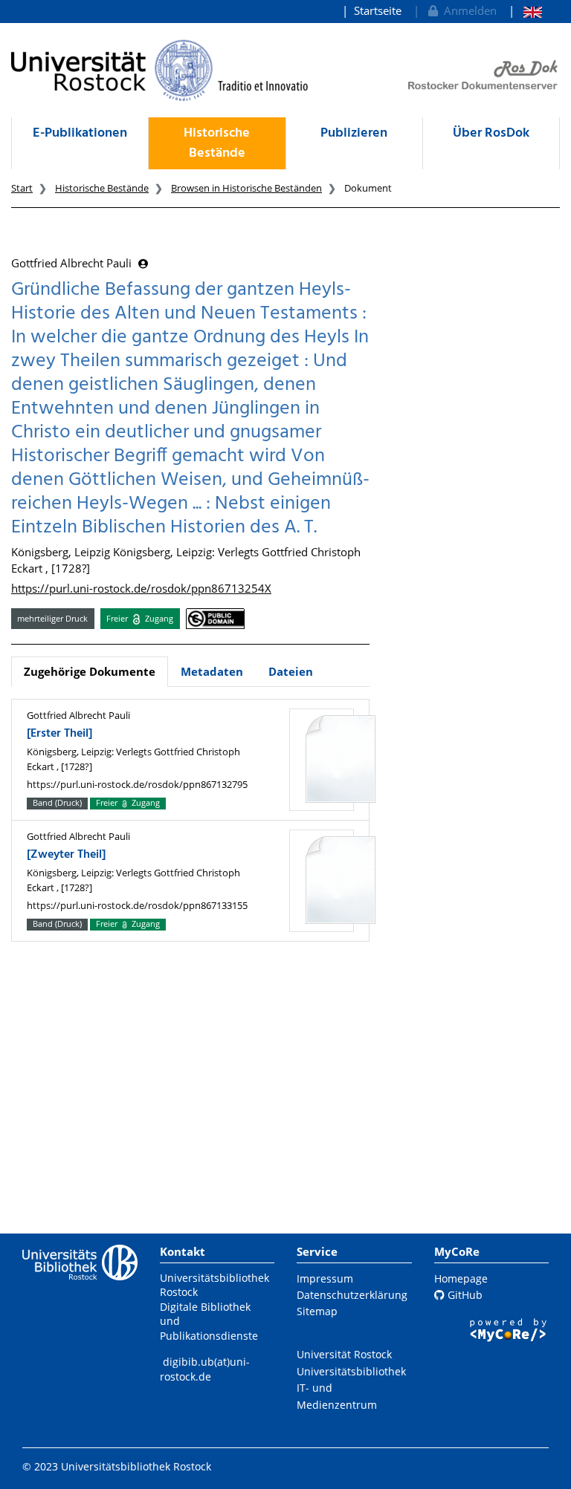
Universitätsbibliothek (351, 1371)
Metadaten (212, 671)
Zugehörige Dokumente (89, 671)
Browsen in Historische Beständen (246, 188)
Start (22, 188)
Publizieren (353, 133)
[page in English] (525, 11)
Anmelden (467, 10)
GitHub (464, 1295)
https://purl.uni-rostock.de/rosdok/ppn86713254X (141, 588)
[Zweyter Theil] (66, 854)
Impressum (325, 1278)
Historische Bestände (217, 143)
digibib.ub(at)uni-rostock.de (205, 1369)
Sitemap (317, 1311)
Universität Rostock (344, 1354)
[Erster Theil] (59, 733)
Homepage (461, 1278)
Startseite (377, 10)
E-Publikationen (80, 133)
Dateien (290, 671)
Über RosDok (491, 133)
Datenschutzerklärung (352, 1295)
